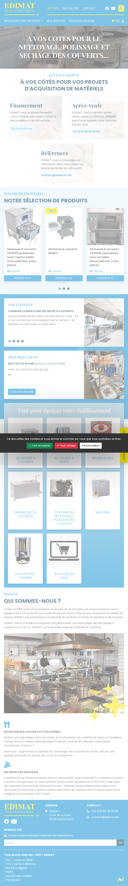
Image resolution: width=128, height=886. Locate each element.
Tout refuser (67, 445)
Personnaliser (91, 445)
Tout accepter (41, 445)
